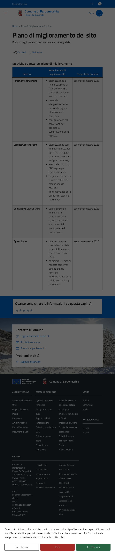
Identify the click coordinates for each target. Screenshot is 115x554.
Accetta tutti (93, 547)
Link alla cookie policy (53, 537)
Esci (57, 547)
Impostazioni (21, 547)
